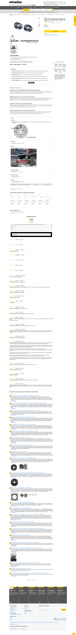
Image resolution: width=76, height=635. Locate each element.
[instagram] (62, 619)
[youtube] (65, 619)
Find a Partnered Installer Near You (16, 614)
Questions (58, 22)
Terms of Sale (55, 622)
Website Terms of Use (14, 624)
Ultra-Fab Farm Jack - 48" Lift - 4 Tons (34, 201)
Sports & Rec (24, 7)
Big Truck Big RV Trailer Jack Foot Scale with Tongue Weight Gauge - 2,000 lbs (48, 201)
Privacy (40, 610)
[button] (50, 199)
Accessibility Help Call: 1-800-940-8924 (17, 622)
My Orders (55, 5)
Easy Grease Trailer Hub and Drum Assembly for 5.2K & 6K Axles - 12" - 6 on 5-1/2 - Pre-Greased (27, 201)
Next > (34, 579)
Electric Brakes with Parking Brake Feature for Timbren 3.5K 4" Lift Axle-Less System (25, 410)
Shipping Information (13, 609)
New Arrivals (56, 7)
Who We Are (26, 607)
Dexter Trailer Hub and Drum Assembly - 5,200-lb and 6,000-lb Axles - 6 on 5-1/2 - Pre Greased (13, 201)
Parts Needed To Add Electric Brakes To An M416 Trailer (21, 487)
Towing (18, 7)
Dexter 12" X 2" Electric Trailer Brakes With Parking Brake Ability (22, 502)
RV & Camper (40, 7)
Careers (25, 608)
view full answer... (13, 415)
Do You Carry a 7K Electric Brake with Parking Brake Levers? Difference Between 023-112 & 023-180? (28, 403)
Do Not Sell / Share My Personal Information (37, 622)
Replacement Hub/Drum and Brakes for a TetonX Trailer (21, 437)
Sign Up (11, 618)
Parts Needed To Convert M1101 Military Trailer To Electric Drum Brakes (23, 424)
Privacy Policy (27, 622)
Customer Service (48, 5)
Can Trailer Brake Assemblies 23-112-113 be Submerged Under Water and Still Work (25, 562)
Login (11, 617)
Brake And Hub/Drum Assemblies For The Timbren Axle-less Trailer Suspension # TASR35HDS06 (28, 514)
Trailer (30, 7)
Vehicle (35, 7)
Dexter (45, 17)
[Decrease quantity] (45, 28)
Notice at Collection (49, 622)
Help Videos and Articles (28, 611)
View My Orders (13, 607)
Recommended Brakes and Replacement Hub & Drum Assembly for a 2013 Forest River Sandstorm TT (28, 528)
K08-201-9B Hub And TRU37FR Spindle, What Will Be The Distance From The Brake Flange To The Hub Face (30, 573)
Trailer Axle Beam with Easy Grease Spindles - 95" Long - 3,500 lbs (41, 201)
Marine (46, 7)
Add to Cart (55, 31)
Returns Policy (12, 608)
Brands (50, 7)
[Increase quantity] (50, 28)
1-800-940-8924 (28, 5)
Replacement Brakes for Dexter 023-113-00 (18, 451)
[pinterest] (60, 619)
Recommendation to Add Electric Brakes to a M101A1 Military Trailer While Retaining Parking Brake (28, 472)
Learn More (13, 213)
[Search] (45, 3)
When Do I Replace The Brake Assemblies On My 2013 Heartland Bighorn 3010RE (25, 395)
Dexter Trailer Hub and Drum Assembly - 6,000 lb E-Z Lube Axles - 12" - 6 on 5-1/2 (20, 201)
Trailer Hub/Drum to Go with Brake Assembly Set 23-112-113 (21, 568)
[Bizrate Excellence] (13, 628)
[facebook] (57, 619)
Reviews (52, 22)
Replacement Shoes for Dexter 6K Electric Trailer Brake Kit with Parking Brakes (24, 542)
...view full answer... (13, 401)
